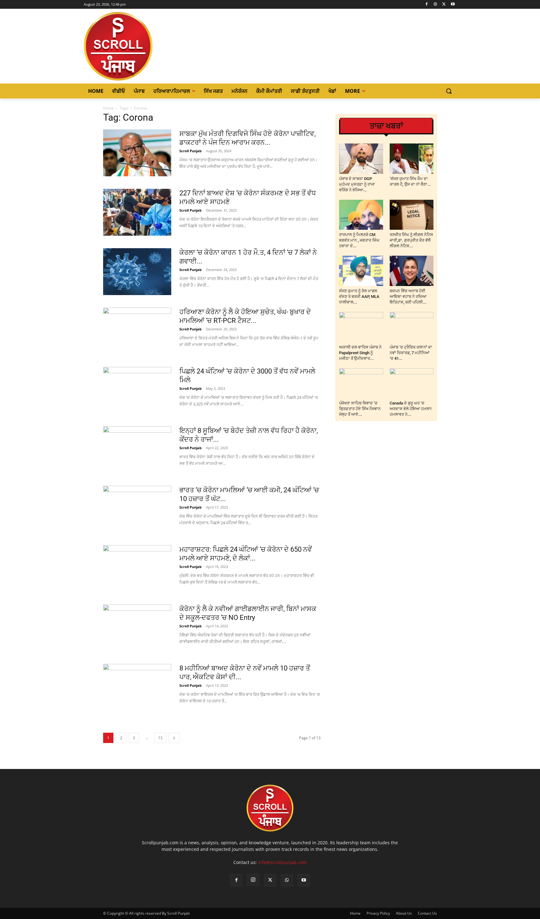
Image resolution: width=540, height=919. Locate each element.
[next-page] (174, 738)
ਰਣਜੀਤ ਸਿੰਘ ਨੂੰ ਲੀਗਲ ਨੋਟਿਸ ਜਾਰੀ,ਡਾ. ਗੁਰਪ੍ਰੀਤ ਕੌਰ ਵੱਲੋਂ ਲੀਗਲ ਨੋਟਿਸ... (411, 240)
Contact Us (427, 913)
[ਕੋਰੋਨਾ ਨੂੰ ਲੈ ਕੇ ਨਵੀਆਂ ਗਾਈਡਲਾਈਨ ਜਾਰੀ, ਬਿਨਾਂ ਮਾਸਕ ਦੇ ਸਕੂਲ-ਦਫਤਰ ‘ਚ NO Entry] (137, 628)
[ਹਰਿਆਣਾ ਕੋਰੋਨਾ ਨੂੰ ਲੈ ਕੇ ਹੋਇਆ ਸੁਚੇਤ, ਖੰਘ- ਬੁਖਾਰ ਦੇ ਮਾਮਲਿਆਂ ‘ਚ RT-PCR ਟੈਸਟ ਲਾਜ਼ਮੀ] (137, 331)
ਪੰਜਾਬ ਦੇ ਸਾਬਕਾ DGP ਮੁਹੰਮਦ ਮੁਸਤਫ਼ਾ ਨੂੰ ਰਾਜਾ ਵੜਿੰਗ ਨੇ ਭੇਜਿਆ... (357, 184)
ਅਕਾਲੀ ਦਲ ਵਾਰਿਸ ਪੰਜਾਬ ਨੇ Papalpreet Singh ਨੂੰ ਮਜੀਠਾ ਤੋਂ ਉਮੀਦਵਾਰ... (360, 353)
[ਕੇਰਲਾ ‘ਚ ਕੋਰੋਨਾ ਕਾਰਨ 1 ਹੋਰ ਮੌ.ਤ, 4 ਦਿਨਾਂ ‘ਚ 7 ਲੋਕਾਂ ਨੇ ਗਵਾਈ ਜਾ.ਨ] (137, 271)
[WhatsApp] (287, 880)
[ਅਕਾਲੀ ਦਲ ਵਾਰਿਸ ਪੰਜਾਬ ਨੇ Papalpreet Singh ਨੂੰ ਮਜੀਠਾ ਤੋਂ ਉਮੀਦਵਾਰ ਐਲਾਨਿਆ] (361, 327)
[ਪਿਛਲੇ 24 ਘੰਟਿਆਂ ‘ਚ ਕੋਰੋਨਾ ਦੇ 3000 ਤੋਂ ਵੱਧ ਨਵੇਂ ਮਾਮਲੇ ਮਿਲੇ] (137, 390)
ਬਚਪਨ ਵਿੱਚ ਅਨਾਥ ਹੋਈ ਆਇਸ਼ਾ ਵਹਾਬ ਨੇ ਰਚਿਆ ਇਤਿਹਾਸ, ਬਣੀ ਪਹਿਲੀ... (408, 296)
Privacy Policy (378, 913)
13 (160, 738)
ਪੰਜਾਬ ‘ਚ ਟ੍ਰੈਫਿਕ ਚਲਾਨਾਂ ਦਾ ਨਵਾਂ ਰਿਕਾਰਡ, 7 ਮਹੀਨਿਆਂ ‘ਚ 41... (411, 353)
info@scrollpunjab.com (282, 862)
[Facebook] (426, 4)
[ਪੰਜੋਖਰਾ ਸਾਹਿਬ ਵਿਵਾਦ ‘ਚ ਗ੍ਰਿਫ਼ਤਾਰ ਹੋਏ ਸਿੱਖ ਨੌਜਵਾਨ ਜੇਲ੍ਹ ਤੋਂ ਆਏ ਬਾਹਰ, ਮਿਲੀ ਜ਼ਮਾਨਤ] (361, 383)
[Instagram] (435, 4)
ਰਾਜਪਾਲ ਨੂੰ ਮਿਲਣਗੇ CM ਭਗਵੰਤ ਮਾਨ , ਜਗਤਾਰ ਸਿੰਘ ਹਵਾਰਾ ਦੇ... (359, 240)
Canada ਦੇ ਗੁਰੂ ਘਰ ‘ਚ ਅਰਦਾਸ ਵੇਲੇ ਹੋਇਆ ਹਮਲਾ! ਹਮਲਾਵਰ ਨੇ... (410, 409)
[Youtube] (452, 4)
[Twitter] (444, 4)
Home (108, 108)
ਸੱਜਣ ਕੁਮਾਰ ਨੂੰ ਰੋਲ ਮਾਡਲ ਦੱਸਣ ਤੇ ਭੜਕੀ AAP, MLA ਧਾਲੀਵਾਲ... (359, 296)
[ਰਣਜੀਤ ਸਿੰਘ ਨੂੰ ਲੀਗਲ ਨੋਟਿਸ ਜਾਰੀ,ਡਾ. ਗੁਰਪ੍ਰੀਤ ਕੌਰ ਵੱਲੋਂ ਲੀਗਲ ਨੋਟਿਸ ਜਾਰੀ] (412, 215)
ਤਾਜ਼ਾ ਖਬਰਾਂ (386, 126)
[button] (448, 90)
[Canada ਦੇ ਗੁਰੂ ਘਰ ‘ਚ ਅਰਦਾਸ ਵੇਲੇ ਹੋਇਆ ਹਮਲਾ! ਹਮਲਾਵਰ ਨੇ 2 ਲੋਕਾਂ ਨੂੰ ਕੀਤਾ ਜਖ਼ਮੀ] (412, 383)
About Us (404, 913)
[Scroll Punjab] (140, 46)
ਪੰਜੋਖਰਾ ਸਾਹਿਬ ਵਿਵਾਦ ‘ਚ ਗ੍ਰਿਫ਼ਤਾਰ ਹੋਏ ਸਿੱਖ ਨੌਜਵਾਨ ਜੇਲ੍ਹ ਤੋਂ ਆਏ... (360, 409)
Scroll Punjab (190, 150)
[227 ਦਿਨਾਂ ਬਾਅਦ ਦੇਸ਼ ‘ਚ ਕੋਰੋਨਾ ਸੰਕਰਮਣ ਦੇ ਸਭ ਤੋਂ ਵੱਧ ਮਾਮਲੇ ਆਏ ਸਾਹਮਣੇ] (137, 212)
